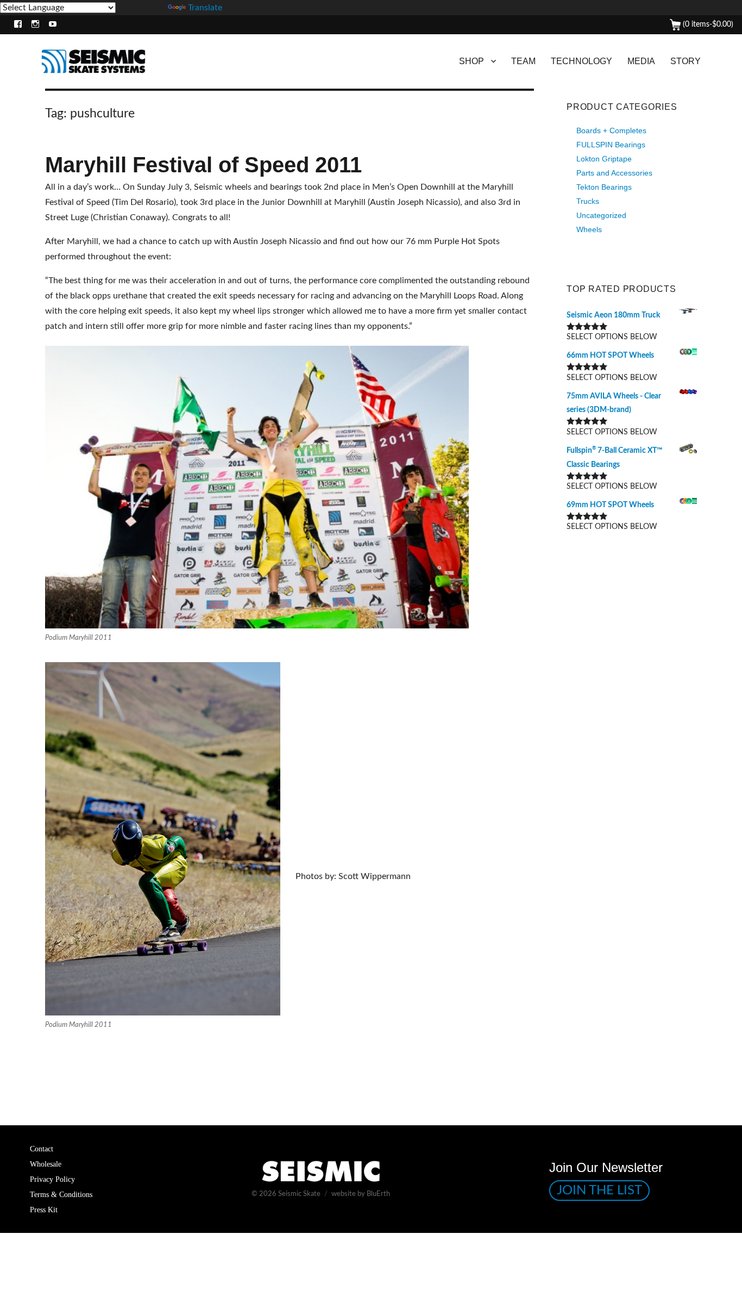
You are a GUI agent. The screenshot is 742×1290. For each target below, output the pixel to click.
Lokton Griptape (604, 158)
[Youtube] (50, 24)
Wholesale (45, 1164)
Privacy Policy (52, 1179)
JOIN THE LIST (599, 1190)
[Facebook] (15, 24)
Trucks (587, 201)
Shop (471, 61)
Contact (41, 1148)
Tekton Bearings (604, 187)
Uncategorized (601, 215)
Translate (205, 7)
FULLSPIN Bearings (610, 144)
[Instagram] (33, 24)
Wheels (589, 229)
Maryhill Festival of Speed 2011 (203, 165)
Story (685, 61)
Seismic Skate (299, 1194)
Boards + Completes (611, 130)
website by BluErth (360, 1194)
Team (523, 61)
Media (641, 61)
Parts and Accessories (614, 173)
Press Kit (44, 1209)
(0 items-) (707, 24)
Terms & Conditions (61, 1194)
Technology (581, 61)
